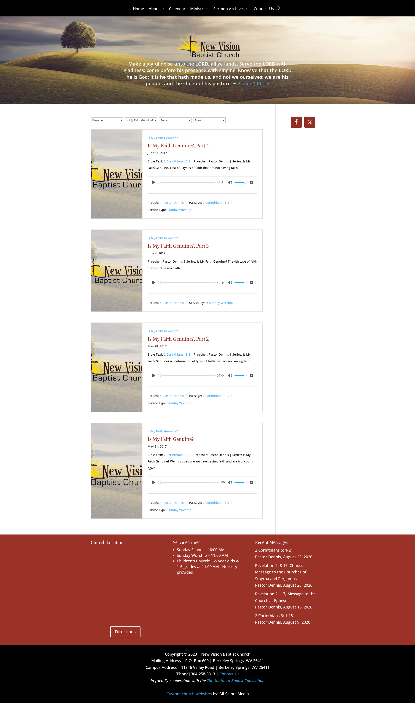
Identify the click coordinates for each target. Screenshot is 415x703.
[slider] (186, 182)
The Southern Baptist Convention (236, 680)
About (154, 9)
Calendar (177, 9)
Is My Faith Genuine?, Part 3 (178, 246)
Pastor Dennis (173, 203)
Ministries (199, 9)
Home (138, 9)
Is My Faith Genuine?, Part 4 (178, 145)
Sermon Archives (229, 9)
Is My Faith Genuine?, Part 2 (178, 339)
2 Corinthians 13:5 (177, 161)
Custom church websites (189, 693)
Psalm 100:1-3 (253, 83)
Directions (125, 632)
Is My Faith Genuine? (163, 138)
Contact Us (264, 9)
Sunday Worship (179, 210)
